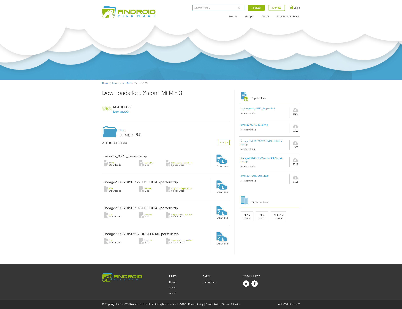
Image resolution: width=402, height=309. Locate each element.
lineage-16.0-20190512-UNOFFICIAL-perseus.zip (141, 182)
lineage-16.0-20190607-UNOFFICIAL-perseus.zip (141, 234)
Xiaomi (116, 83)
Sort (222, 142)
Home (233, 16)
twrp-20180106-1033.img (254, 124)
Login (296, 7)
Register (256, 7)
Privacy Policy (195, 304)
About (265, 16)
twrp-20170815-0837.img (254, 175)
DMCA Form (209, 282)
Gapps (249, 16)
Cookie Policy (212, 304)
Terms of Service (231, 304)
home (105, 83)
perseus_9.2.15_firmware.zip (125, 156)
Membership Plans (288, 16)
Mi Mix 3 (126, 83)
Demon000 (121, 112)
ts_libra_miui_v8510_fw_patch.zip (258, 108)
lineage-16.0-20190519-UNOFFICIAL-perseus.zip (141, 208)
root (122, 130)
